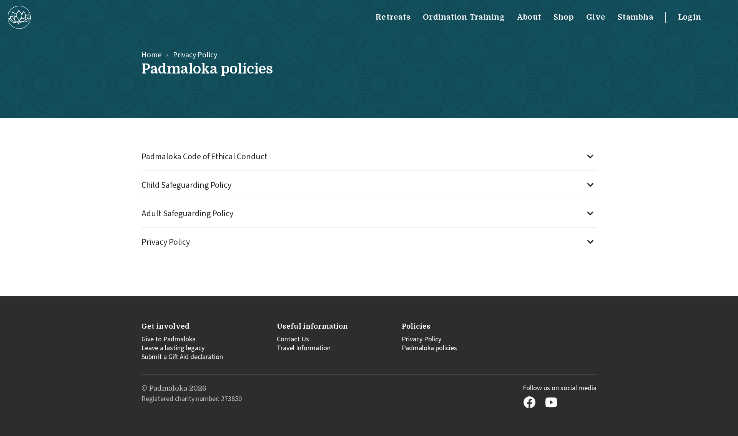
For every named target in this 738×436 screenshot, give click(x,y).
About (529, 17)
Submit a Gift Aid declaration (182, 356)
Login (689, 17)
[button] (369, 156)
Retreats (393, 17)
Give (595, 17)
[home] (19, 17)
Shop (564, 17)
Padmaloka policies (429, 348)
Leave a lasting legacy (172, 348)
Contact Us (293, 339)
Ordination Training (464, 17)
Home (151, 55)
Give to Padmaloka (168, 339)
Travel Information (304, 348)
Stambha (635, 17)
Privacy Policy (421, 339)
